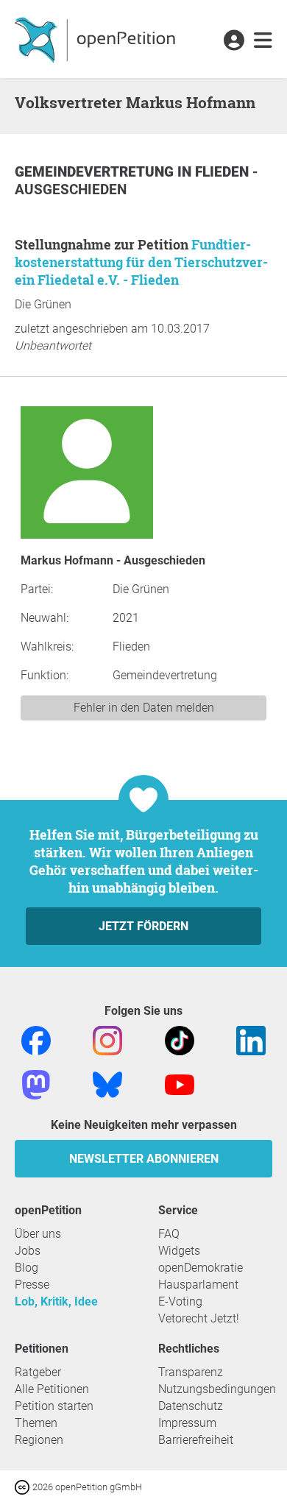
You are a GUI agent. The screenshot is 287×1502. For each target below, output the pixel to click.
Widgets (179, 1251)
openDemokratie (200, 1268)
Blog (26, 1268)
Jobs (27, 1251)
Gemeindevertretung (96, 171)
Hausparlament (198, 1285)
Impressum (187, 1423)
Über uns (38, 1234)
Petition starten (54, 1406)
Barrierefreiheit (195, 1440)
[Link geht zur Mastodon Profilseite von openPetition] (36, 1084)
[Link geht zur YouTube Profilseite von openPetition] (179, 1084)
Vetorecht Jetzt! (198, 1318)
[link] (263, 41)
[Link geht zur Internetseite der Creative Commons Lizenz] (23, 1486)
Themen (36, 1423)
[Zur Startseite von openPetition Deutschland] (97, 39)
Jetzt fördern (143, 926)
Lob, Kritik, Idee (56, 1301)
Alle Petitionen (52, 1389)
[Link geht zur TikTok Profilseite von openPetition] (179, 1039)
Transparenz (190, 1372)
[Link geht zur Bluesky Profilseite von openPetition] (107, 1084)
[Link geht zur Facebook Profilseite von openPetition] (36, 1039)
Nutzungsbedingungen (217, 1389)
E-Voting (180, 1301)
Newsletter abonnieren (144, 1159)
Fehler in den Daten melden (144, 708)
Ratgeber (38, 1372)
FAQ (169, 1234)
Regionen (39, 1440)
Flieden (223, 171)
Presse (32, 1285)
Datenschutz (190, 1406)
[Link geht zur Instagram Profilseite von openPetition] (107, 1039)
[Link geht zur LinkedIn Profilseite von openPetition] (251, 1039)
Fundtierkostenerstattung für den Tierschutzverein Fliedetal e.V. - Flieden (141, 261)
